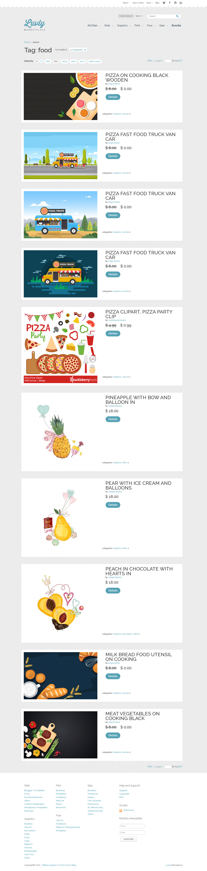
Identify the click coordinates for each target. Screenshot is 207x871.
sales (73, 61)
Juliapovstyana (115, 406)
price (82, 61)
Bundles (92, 790)
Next (180, 61)
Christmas (93, 794)
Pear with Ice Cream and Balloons (138, 485)
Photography (30, 851)
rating (64, 61)
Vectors (125, 114)
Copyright (124, 794)
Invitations (61, 797)
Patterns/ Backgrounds (68, 827)
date (48, 61)
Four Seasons (94, 800)
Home (27, 42)
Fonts (27, 834)
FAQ (121, 797)
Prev (149, 61)
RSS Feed (129, 810)
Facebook (169, 2)
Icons (27, 794)
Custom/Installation (34, 804)
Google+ (181, 2)
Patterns (28, 844)
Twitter (164, 2)
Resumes (61, 807)
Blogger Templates (34, 790)
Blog (74, 865)
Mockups (28, 811)
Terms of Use (64, 865)
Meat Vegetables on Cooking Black (132, 716)
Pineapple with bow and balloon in (138, 400)
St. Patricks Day (95, 807)
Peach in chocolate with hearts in (139, 571)
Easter (91, 797)
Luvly (168, 865)
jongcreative (114, 84)
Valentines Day (95, 811)
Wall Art (60, 800)
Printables (61, 794)
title (56, 61)
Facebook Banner (33, 797)
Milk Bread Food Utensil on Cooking (138, 657)
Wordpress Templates (35, 807)
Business (60, 790)
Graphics (117, 114)
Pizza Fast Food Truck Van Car (140, 137)
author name (94, 61)
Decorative (127, 634)
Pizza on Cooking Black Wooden (136, 77)
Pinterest (175, 2)
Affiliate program (49, 865)
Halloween (93, 804)
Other (124, 462)
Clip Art (125, 377)
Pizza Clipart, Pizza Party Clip (138, 314)
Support (123, 790)
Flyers (59, 804)
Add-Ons (29, 854)
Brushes (28, 824)
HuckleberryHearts (117, 320)
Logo (26, 841)
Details (113, 96)
